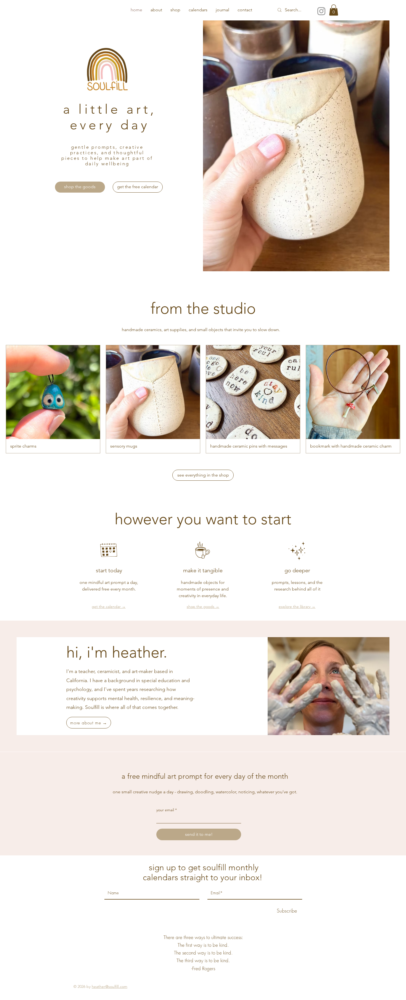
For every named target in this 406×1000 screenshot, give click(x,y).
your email (165, 810)
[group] (203, 399)
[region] (109, 123)
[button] (333, 10)
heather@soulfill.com (109, 986)
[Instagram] (321, 11)
